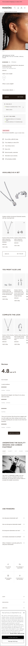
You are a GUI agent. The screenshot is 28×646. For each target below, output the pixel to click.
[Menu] (24, 7)
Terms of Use (21, 633)
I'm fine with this (13, 637)
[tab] (4, 452)
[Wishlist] (12, 222)
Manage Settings (13, 641)
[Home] (7, 8)
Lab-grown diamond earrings (10, 11)
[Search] (15, 7)
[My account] (18, 7)
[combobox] (14, 379)
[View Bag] (21, 7)
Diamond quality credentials (11, 152)
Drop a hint (7, 149)
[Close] (24, 612)
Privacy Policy (13, 633)
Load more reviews (14, 433)
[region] (13, 628)
